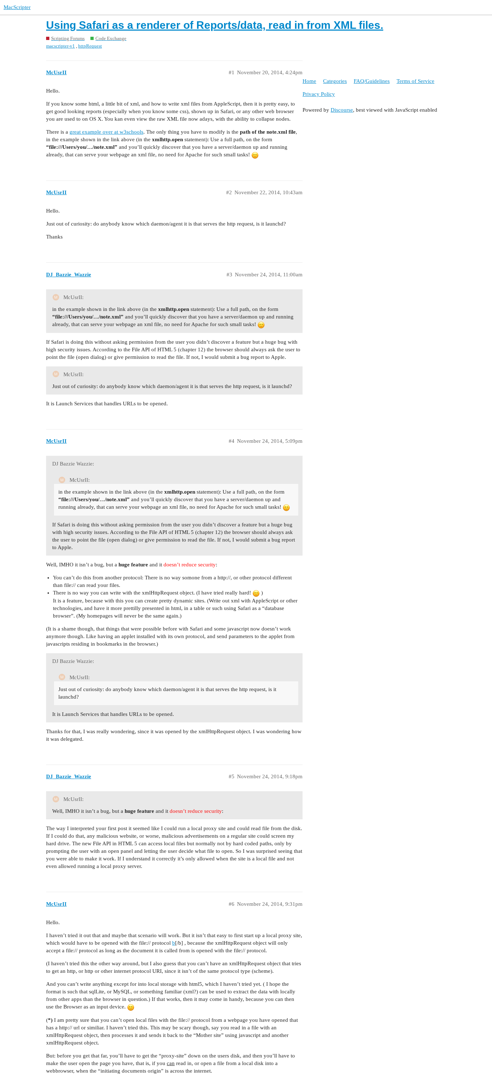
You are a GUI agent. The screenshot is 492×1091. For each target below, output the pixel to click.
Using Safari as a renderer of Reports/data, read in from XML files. (214, 25)
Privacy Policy (319, 94)
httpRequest (90, 46)
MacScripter (17, 7)
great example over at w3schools (106, 132)
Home (309, 81)
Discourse (342, 110)
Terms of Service (415, 81)
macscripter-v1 (60, 46)
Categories (335, 81)
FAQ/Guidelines (372, 81)
